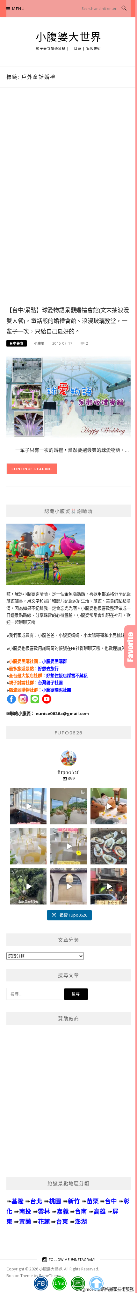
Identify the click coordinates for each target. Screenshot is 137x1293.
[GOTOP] (96, 1283)
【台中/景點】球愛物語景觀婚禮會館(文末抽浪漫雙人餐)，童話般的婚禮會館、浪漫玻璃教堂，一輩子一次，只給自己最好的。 (67, 321)
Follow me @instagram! (72, 1259)
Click (130, 646)
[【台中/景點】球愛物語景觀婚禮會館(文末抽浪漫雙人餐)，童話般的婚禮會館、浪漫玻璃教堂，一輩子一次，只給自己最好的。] (68, 397)
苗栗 (93, 1201)
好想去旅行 (48, 668)
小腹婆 (39, 343)
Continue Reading (31, 468)
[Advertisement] (68, 203)
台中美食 (17, 343)
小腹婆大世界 (69, 37)
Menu (18, 8)
